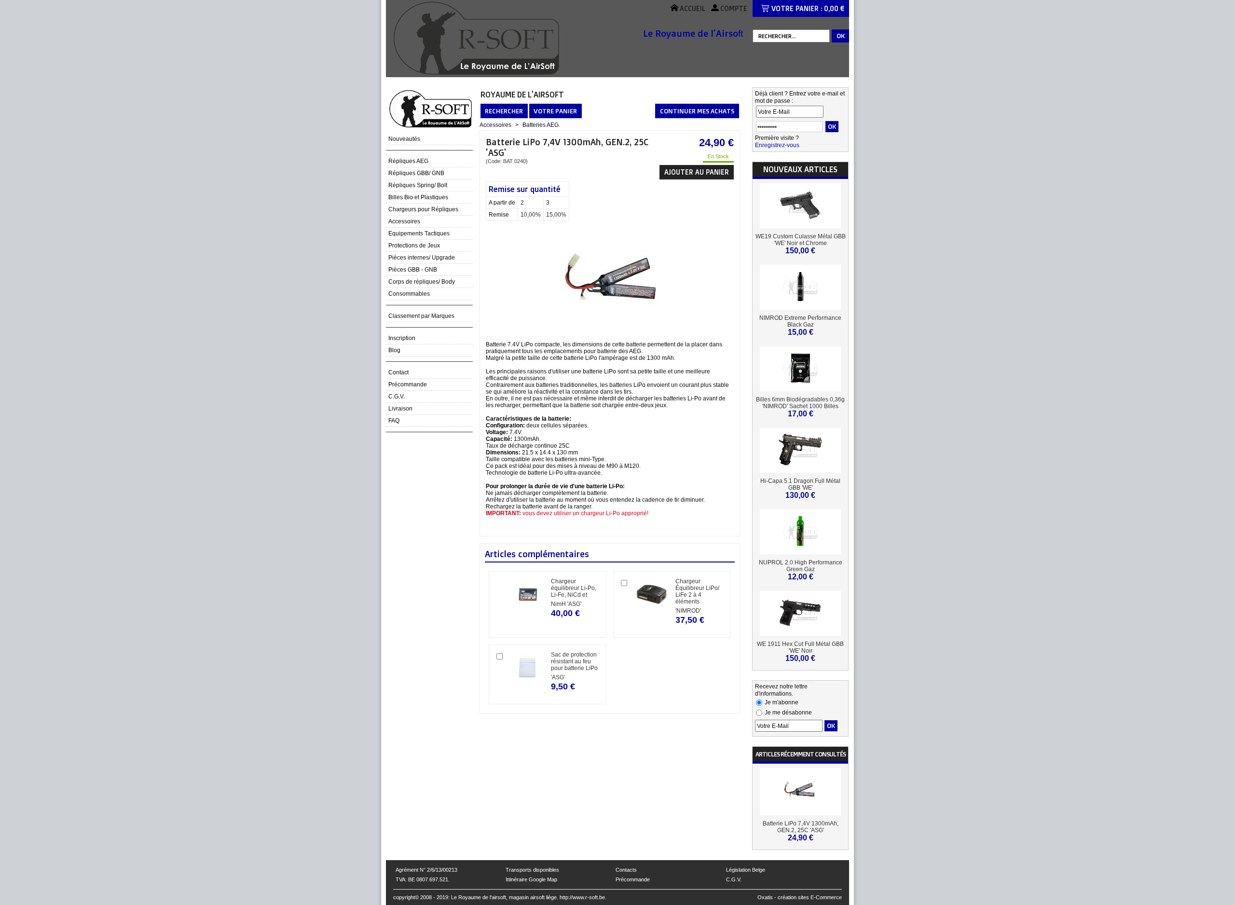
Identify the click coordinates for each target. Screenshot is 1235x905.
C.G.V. (396, 396)
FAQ (393, 420)
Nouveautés (404, 139)
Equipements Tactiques (419, 233)
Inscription (401, 338)
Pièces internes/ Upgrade (421, 257)
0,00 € (834, 8)
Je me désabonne (788, 712)
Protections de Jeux (414, 245)
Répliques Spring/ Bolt (417, 185)
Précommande (407, 384)
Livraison (400, 408)
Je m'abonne (781, 702)
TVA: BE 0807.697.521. (423, 879)
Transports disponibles (532, 870)
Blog (394, 350)
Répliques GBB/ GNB (416, 173)
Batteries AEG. (541, 125)
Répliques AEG (408, 161)
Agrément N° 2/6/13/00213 (426, 870)
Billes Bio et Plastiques (418, 197)
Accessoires (404, 221)
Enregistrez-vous (777, 145)
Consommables (409, 293)
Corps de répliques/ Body (421, 281)
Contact (398, 372)
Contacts (626, 870)
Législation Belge (745, 870)
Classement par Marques (421, 316)
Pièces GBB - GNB (412, 269)
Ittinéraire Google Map (531, 879)
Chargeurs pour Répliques (423, 209)
